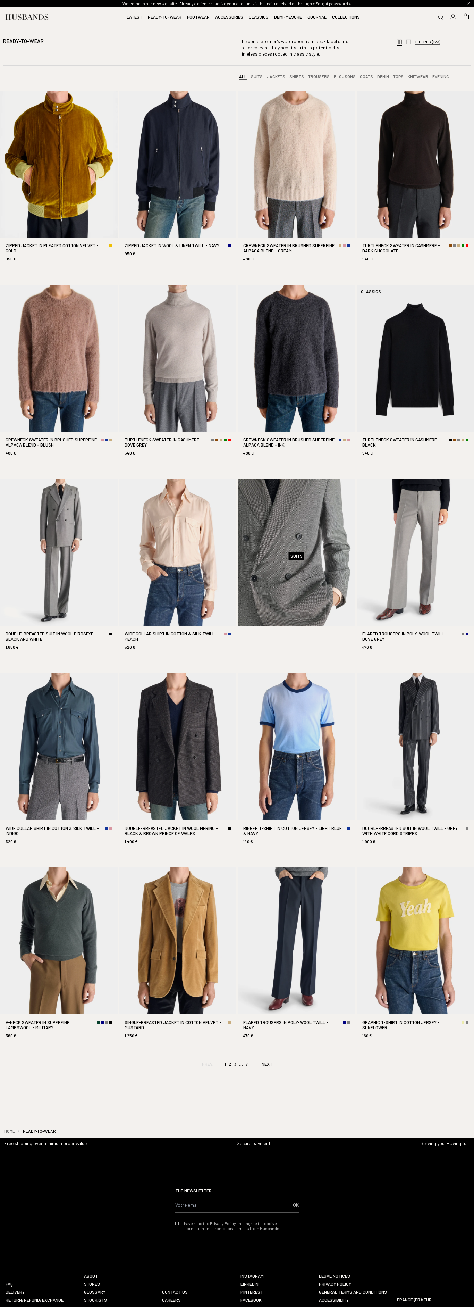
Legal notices (334, 1276)
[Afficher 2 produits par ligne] (408, 42)
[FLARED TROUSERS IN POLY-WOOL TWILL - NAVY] (296, 958)
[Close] (468, 4)
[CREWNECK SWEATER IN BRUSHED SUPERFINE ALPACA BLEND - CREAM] (296, 182)
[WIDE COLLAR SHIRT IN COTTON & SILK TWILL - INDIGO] (59, 764)
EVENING (440, 76)
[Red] (467, 245)
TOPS (398, 76)
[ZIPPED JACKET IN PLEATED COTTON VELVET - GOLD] (59, 182)
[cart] (466, 17)
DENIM (383, 76)
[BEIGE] (340, 245)
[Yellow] (463, 1022)
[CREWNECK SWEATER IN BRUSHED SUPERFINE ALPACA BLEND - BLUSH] (59, 376)
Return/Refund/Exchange (35, 1300)
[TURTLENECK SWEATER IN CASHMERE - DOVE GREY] (178, 376)
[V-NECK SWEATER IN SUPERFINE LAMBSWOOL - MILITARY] (59, 958)
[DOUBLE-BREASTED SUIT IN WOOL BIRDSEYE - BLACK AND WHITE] (59, 570)
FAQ (9, 1284)
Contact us (175, 1292)
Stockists (95, 1300)
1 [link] (225, 1064)
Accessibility (334, 1300)
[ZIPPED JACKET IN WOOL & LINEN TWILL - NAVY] (178, 179)
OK (296, 1205)
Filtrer (427, 41)
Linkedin (249, 1284)
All (243, 76)
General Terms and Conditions (353, 1292)
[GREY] (454, 245)
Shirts (296, 76)
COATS (366, 76)
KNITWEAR (418, 76)
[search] (441, 17)
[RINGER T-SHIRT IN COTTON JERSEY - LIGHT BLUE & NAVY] (296, 764)
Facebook (251, 1300)
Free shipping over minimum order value (45, 1143)
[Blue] (348, 245)
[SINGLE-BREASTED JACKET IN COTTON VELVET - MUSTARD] (178, 958)
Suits (257, 76)
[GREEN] (463, 245)
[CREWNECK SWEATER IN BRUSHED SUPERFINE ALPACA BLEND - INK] (296, 376)
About (91, 1276)
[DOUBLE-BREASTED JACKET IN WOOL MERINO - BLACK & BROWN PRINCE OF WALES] (178, 764)
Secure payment (254, 1143)
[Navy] (229, 245)
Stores (92, 1284)
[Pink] (344, 245)
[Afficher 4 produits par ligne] (399, 42)
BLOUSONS (345, 76)
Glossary (94, 1292)
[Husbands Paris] (27, 17)
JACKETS (276, 76)
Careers (171, 1300)
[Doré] (110, 245)
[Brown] (450, 245)
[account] (453, 17)
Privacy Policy (335, 1284)
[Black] (450, 440)
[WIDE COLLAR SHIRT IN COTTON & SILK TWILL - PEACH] (178, 570)
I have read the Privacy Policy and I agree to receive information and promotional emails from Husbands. (231, 1226)
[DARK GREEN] (98, 1022)
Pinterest (251, 1292)
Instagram (252, 1276)
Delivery (15, 1292)
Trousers (319, 76)
